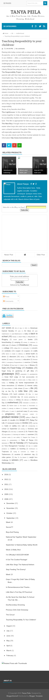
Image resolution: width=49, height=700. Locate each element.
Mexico (4, 400)
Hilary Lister (31, 380)
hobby (3, 382)
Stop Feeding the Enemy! (16, 569)
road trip (35, 423)
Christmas (23, 345)
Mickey (11, 400)
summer (31, 434)
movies (33, 402)
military (18, 400)
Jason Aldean (8, 388)
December (10, 503)
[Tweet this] (9, 145)
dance (7, 354)
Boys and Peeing (12, 532)
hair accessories (28, 377)
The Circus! (10, 615)
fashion (6, 365)
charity (25, 342)
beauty (14, 336)
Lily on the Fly (8, 391)
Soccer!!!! (9, 527)
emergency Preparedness (14, 362)
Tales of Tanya (27, 440)
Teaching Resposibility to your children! (21, 620)
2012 (6, 479)
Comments (9, 301)
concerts (34, 348)
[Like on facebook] (31, 184)
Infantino (21, 385)
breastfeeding (6, 342)
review (25, 423)
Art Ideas (27, 331)
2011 (6, 484)
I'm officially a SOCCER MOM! (17, 555)
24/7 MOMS (6, 328)
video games (6, 457)
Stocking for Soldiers (19, 434)
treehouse (32, 448)
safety (14, 426)
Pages (8, 3)
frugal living (6, 371)
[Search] (45, 3)
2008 (6, 499)
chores (13, 345)
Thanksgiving (32, 443)
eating (10, 359)
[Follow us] (40, 26)
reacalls (4, 420)
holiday (11, 383)
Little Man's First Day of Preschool (19, 592)
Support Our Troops (29, 437)
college (6, 348)
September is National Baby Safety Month (21, 545)
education (26, 359)
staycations (7, 434)
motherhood (12, 402)
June (8, 636)
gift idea (30, 371)
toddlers (13, 449)
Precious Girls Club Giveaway (17, 610)
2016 (6, 474)
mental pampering (29, 397)
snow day (13, 431)
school (4, 429)
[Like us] (32, 26)
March (9, 650)
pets (13, 411)
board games (18, 339)
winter (25, 460)
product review (10, 416)
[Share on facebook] (4, 145)
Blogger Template (36, 696)
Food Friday (15, 368)
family (35, 362)
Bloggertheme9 (12, 696)
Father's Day (23, 365)
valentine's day (29, 454)
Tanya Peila (26, 693)
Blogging (5, 339)
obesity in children (14, 408)
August (9, 626)
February (10, 655)
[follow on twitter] (33, 184)
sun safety (16, 437)
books (30, 339)
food (4, 368)
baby (26, 334)
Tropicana (5, 451)
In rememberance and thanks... (18, 587)
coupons (27, 351)
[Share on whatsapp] (19, 145)
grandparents (33, 374)
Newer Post (8, 255)
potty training (33, 411)
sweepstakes (13, 440)
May (8, 641)
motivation (26, 402)
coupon (17, 351)
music (4, 405)
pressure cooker (28, 414)
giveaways (8, 373)
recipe (22, 420)
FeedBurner (24, 285)
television (4, 443)
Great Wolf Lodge (11, 377)
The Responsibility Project (11, 72)
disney (22, 356)
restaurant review (13, 423)
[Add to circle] (36, 26)
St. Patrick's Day (31, 431)
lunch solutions (19, 394)
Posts (7, 297)
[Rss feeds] (44, 26)
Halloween (5, 380)
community (25, 348)
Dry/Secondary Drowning (15, 605)
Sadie (6, 426)
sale (23, 426)
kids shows (18, 388)
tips (30, 446)
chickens (32, 342)
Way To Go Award (20, 457)
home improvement (26, 383)
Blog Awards (31, 336)
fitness (32, 365)
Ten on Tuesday (16, 443)
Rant (33, 417)
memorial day (15, 397)
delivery (20, 354)
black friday (22, 336)
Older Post (41, 255)
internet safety (32, 385)
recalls (12, 420)
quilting (28, 417)
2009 (6, 494)
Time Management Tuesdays (14, 446)
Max (30, 394)
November (32, 405)
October (25, 408)
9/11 (26, 328)
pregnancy (10, 414)
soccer (20, 431)
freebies (29, 368)
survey (4, 440)
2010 (6, 489)
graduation (24, 374)
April (8, 646)
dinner (4, 356)
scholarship (31, 426)
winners (15, 460)
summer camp (6, 437)
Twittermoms (6, 454)
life (32, 388)
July (8, 631)
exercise (27, 362)
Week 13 (9, 574)
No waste (23, 405)
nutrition (4, 408)
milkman (26, 400)
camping (17, 342)
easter (4, 359)
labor (26, 388)
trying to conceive (20, 451)
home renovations (8, 385)
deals (13, 354)
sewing (23, 428)
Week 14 (9, 522)
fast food (14, 365)
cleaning (35, 345)
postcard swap (22, 411)
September (13, 429)
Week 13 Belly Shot (13, 550)
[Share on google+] (14, 145)
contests (7, 351)
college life (17, 348)
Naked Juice (13, 405)
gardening (18, 371)
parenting (33, 408)
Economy (18, 359)
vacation (17, 454)
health (13, 380)
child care (5, 345)
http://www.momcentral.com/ (21, 138)
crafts (35, 351)
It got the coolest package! (16, 560)
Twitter (32, 451)
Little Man (23, 391)
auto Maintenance (17, 334)
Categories (10, 26)
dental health (30, 354)
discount (13, 356)
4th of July (18, 328)
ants (19, 331)
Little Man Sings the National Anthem (20, 565)
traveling (22, 449)
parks (7, 411)
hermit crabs (21, 380)
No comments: (20, 49)
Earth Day (31, 356)
